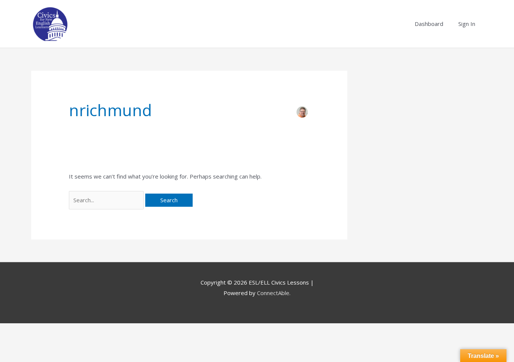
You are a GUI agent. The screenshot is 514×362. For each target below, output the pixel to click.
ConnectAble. (273, 293)
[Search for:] (107, 200)
